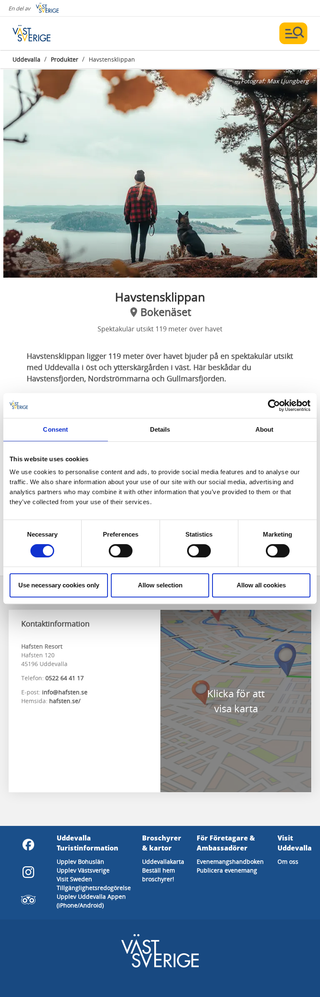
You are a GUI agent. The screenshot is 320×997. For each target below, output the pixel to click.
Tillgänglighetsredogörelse (94, 888)
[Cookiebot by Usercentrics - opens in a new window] (274, 405)
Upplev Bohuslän (80, 861)
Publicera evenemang (227, 870)
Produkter (64, 59)
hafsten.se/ (64, 701)
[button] (160, 174)
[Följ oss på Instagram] (28, 872)
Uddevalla (26, 59)
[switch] (120, 550)
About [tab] (264, 429)
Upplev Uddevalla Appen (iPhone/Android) (91, 901)
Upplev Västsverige (83, 870)
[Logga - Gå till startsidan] (41, 33)
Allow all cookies (261, 585)
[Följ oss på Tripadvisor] (28, 899)
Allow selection (160, 585)
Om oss (288, 861)
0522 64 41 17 (64, 678)
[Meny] (293, 33)
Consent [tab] (55, 429)
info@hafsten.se (65, 692)
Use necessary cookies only (58, 585)
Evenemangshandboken (230, 861)
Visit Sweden (74, 879)
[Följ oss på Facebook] (28, 844)
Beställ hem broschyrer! (158, 874)
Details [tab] (160, 429)
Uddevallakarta (163, 861)
